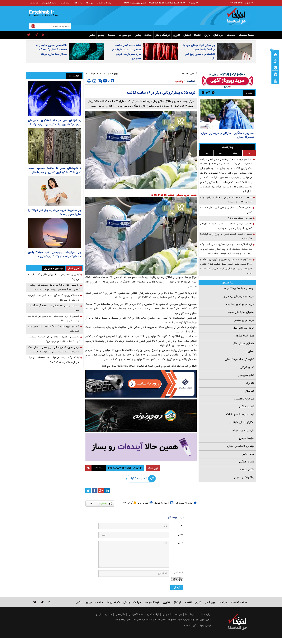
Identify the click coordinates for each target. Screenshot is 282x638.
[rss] (43, 35)
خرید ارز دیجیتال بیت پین (238, 296)
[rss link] (49, 602)
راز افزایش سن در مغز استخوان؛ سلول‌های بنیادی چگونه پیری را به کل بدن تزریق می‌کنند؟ (54, 122)
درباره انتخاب (205, 614)
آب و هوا (78, 3)
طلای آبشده (247, 469)
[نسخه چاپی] (89, 81)
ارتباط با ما (190, 614)
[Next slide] (203, 92)
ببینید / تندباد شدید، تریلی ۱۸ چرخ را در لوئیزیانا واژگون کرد (226, 236)
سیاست (231, 35)
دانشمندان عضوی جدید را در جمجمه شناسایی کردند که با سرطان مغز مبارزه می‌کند (51, 49)
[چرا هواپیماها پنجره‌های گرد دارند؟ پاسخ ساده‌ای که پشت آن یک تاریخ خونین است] (54, 233)
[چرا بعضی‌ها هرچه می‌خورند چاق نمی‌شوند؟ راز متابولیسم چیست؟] (54, 191)
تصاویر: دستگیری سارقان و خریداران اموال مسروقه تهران (227, 135)
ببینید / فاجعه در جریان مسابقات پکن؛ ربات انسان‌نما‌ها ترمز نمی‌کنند (226, 199)
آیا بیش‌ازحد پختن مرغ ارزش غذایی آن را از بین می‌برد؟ (53, 277)
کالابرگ (250, 383)
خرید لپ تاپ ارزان (243, 328)
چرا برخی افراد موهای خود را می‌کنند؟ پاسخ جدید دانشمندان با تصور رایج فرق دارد (199, 51)
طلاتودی (249, 391)
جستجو (108, 614)
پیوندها (89, 3)
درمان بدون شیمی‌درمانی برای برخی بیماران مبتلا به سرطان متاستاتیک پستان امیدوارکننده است (53, 349)
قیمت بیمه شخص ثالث (240, 414)
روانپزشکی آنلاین (244, 477)
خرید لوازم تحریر (244, 320)
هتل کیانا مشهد (244, 335)
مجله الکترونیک (49, 3)
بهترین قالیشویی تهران (240, 446)
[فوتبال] (275, 67)
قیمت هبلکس (246, 406)
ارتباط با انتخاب (103, 3)
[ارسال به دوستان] (94, 81)
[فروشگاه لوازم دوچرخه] (141, 415)
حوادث (148, 35)
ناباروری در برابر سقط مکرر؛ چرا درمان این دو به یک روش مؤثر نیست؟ (53, 318)
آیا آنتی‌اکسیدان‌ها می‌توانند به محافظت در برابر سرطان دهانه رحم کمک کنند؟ (53, 359)
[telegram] (36, 35)
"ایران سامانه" (189, 625)
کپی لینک (153, 468)
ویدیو (101, 35)
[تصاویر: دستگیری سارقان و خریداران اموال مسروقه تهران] (227, 114)
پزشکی (179, 81)
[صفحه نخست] (275, 54)
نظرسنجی (34, 3)
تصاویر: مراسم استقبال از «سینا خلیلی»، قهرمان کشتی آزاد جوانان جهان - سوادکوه (226, 226)
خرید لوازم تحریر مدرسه (240, 304)
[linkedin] (107, 490)
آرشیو (98, 614)
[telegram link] (42, 602)
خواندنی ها (125, 35)
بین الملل (218, 35)
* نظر (180, 543)
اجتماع (187, 35)
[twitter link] (35, 602)
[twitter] (29, 35)
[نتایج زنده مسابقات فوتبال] (275, 80)
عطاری (250, 351)
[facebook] (94, 490)
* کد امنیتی (177, 573)
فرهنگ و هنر (162, 35)
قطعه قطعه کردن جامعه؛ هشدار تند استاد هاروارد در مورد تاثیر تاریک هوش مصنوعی (126, 51)
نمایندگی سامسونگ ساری (239, 359)
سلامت (111, 35)
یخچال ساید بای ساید (241, 312)
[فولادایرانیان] (141, 384)
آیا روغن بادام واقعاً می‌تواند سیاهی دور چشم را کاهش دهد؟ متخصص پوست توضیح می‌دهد (53, 287)
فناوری (176, 35)
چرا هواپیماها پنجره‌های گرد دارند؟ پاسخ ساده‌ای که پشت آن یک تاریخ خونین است (54, 254)
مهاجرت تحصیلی (244, 398)
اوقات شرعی (65, 3)
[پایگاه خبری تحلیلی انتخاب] (239, 17)
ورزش (138, 35)
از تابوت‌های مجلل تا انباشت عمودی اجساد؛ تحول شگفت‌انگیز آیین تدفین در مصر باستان (54, 170)
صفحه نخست (247, 35)
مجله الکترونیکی (136, 614)
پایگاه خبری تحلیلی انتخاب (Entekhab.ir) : (173, 195)
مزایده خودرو (246, 438)
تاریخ (207, 35)
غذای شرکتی (247, 367)
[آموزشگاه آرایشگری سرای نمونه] (141, 447)
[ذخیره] (100, 81)
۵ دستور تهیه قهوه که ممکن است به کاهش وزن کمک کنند (53, 328)
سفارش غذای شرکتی (242, 422)
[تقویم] (275, 74)
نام (182, 525)
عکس (92, 35)
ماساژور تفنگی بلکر (243, 343)
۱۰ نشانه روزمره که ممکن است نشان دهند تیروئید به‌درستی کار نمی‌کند (53, 297)
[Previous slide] (213, 92)
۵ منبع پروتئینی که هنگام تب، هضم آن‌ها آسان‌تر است (53, 308)
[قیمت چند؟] (275, 61)
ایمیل (180, 534)
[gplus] (101, 490)
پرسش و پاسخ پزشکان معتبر (237, 288)
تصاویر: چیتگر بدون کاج (240, 218)
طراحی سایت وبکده (242, 430)
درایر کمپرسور (246, 375)
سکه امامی (248, 454)
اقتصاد (197, 35)
